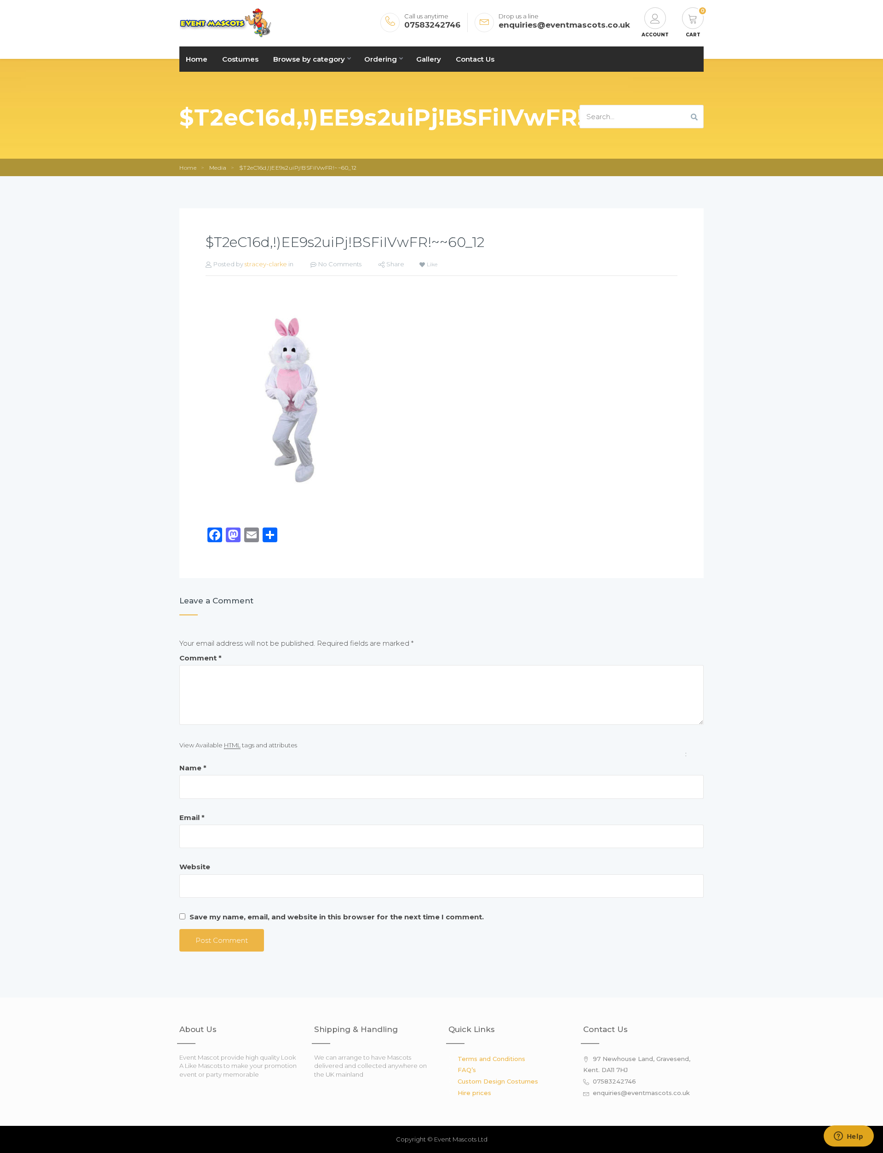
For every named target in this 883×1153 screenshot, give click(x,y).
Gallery (428, 59)
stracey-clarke (266, 264)
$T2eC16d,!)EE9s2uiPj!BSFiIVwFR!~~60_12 (345, 242)
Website (194, 866)
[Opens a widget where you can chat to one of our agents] (848, 1136)
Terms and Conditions (491, 1058)
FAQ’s (467, 1069)
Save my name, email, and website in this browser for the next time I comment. (336, 916)
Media (218, 167)
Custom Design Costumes (498, 1081)
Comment (200, 658)
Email (192, 817)
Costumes (240, 59)
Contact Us (475, 59)
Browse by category (309, 59)
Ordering (380, 59)
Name (192, 767)
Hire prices (474, 1092)
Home (196, 59)
